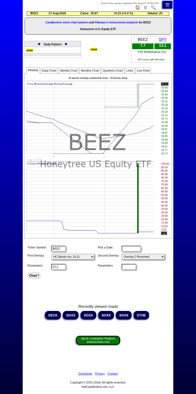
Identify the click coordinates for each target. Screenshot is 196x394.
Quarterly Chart (113, 70)
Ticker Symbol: (37, 247)
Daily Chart (49, 70)
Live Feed (143, 70)
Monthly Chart (90, 70)
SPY (163, 39)
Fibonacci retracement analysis (116, 22)
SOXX (70, 315)
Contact (113, 373)
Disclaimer (85, 373)
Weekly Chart (68, 70)
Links (129, 70)
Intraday (33, 70)
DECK (53, 315)
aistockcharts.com (98, 340)
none (29, 50)
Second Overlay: (108, 255)
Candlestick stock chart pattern (66, 22)
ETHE (141, 315)
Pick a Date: (105, 247)
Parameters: (35, 265)
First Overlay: (35, 255)
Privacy (100, 373)
